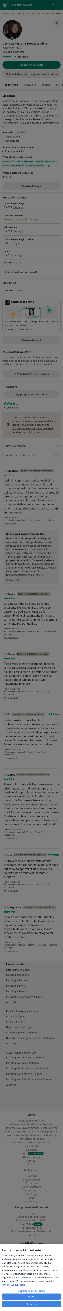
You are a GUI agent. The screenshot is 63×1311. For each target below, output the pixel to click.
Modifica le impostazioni (31, 1291)
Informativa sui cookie (13, 1284)
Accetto (31, 1304)
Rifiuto (31, 1296)
